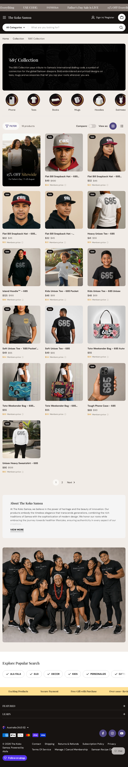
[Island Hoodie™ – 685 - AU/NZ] (21, 267)
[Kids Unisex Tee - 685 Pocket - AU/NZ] (64, 267)
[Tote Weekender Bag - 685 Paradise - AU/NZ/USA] (64, 382)
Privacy (112, 743)
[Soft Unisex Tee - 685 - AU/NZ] (64, 325)
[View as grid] (113, 126)
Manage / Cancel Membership (71, 749)
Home (5, 38)
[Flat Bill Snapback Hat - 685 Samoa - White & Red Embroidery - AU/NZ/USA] (21, 210)
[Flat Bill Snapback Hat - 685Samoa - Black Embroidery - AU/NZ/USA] (64, 210)
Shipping (49, 743)
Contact (36, 743)
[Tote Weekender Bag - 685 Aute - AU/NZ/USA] (107, 325)
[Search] (121, 27)
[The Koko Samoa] (21, 160)
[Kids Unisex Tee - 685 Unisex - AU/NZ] (107, 267)
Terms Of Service (41, 749)
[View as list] (122, 126)
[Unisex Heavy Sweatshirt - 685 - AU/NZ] (21, 439)
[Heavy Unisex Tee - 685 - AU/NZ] (107, 210)
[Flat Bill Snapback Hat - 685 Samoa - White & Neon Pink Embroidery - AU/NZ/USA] (107, 152)
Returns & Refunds (68, 743)
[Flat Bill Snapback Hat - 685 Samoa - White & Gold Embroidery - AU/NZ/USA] (64, 152)
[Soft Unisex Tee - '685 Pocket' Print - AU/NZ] (21, 325)
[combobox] (64, 27)
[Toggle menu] (4, 17)
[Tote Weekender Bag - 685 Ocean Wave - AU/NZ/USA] (21, 382)
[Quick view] (78, 140)
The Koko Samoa (19, 17)
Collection (18, 38)
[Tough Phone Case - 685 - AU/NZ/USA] (107, 382)
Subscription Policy (93, 743)
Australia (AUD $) (16, 727)
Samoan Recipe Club (102, 749)
